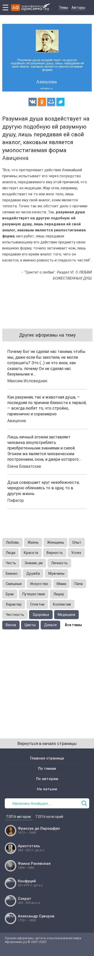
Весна (11, 625)
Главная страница (47, 758)
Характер (14, 604)
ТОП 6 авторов (18, 817)
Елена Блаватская (24, 466)
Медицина (66, 615)
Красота (31, 553)
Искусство (39, 584)
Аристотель (29, 846)
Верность (55, 553)
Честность (15, 615)
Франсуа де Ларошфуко (39, 828)
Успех (76, 553)
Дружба (33, 573)
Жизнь (33, 542)
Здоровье (41, 615)
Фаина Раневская (34, 863)
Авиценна (15, 158)
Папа (78, 584)
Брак (10, 594)
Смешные (14, 584)
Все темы (73, 625)
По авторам (47, 779)
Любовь (12, 542)
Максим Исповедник (27, 380)
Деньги (50, 625)
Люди (10, 553)
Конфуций (27, 881)
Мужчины (56, 573)
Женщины (55, 542)
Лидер (58, 594)
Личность (59, 563)
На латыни (47, 789)
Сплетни (37, 604)
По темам (47, 768)
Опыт (76, 542)
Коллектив (62, 604)
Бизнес (12, 573)
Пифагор (15, 500)
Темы (63, 7)
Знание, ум (34, 563)
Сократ (24, 898)
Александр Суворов (36, 916)
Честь (11, 563)
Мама (61, 584)
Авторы (78, 7)
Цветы (30, 625)
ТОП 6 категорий (49, 817)
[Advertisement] (47, 679)
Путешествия (33, 594)
